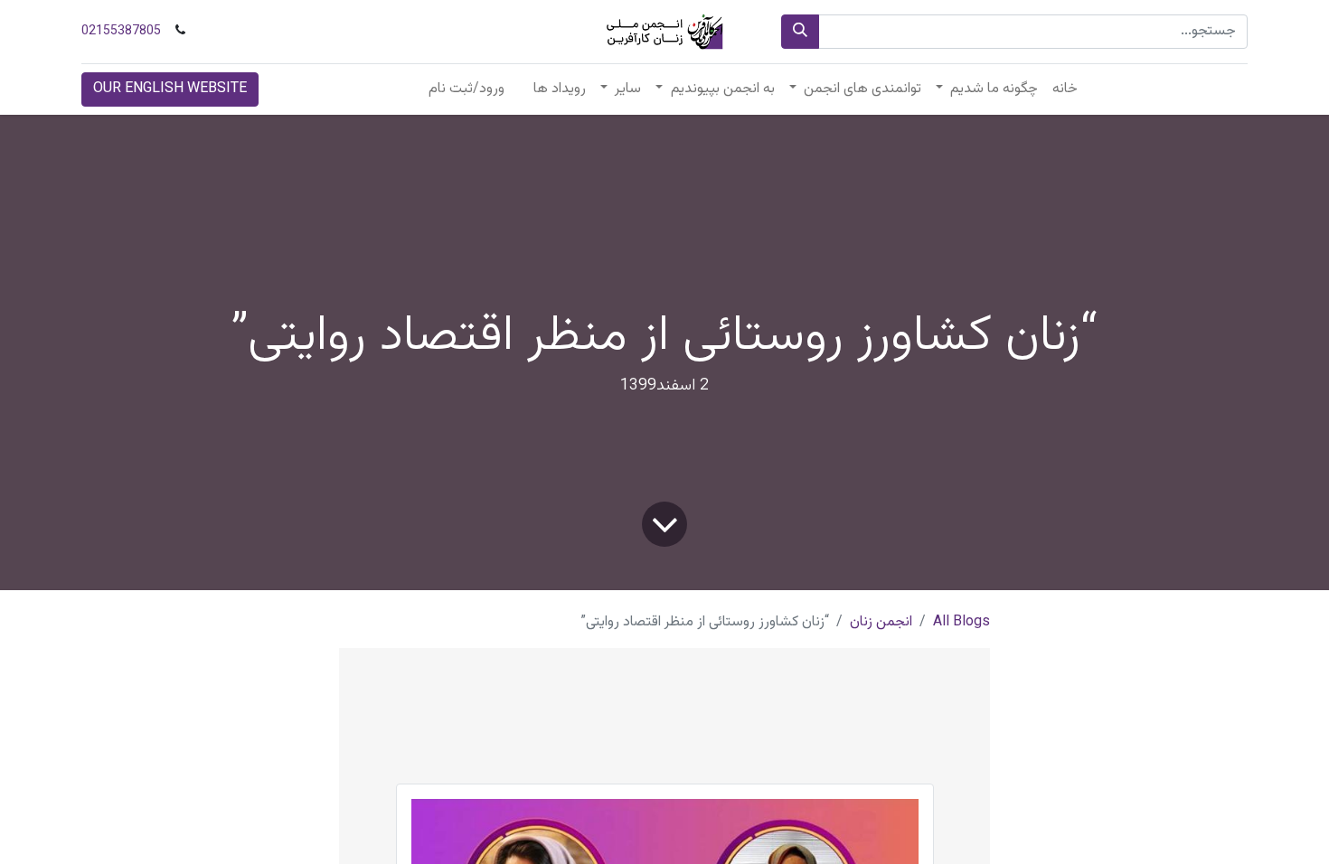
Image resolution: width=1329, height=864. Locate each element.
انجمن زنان (881, 622)
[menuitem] (1065, 89)
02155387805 (121, 32)
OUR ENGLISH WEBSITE (170, 89)
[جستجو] (800, 31)
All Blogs (961, 622)
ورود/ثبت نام (466, 89)
